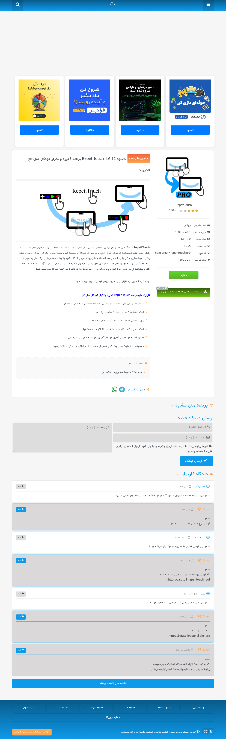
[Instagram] (205, 731)
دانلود (190, 130)
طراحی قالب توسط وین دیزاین (30, 732)
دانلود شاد (62, 707)
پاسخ (20, 486)
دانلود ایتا (129, 707)
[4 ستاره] (185, 211)
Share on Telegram (122, 389)
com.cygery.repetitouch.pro (173, 253)
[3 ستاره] (189, 211)
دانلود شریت (96, 707)
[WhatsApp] (114, 389)
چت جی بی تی (197, 707)
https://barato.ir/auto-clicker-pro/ (189, 636)
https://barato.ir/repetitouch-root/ (189, 580)
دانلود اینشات (163, 707)
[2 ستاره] (193, 211)
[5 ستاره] (181, 211)
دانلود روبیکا (113, 717)
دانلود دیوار (29, 707)
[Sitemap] (211, 731)
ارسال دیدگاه (194, 461)
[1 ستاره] (196, 211)
